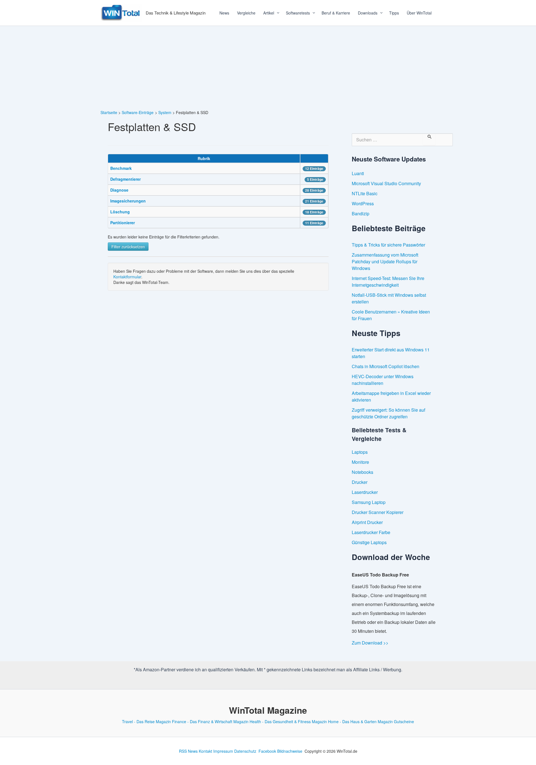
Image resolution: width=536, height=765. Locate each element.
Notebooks (362, 472)
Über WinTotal (419, 13)
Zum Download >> (370, 642)
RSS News (188, 751)
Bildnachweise (289, 751)
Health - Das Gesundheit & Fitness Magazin (288, 721)
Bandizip (360, 213)
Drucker (359, 482)
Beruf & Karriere (336, 13)
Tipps (394, 13)
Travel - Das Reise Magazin (146, 721)
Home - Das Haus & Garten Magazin (360, 721)
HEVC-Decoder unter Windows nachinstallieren (382, 379)
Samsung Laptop (369, 502)
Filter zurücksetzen (128, 246)
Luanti (358, 173)
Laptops (360, 452)
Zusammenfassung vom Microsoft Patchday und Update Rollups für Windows (385, 261)
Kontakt (205, 751)
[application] (276, 13)
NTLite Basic (364, 193)
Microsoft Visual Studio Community (386, 183)
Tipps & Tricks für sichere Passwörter (388, 245)
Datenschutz (245, 751)
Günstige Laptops (369, 542)
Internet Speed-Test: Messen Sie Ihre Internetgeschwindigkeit (388, 281)
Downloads (367, 13)
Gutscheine (404, 721)
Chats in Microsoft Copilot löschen (385, 366)
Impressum (223, 751)
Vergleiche (246, 13)
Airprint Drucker (367, 522)
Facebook (267, 751)
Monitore (360, 462)
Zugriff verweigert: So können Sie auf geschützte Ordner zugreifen (388, 413)
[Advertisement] (268, 68)
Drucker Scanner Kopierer (377, 512)
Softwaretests (298, 13)
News (224, 13)
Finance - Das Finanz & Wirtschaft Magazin (210, 721)
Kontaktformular (127, 276)
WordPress (363, 203)
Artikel (268, 13)
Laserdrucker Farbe (371, 532)
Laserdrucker (365, 492)
